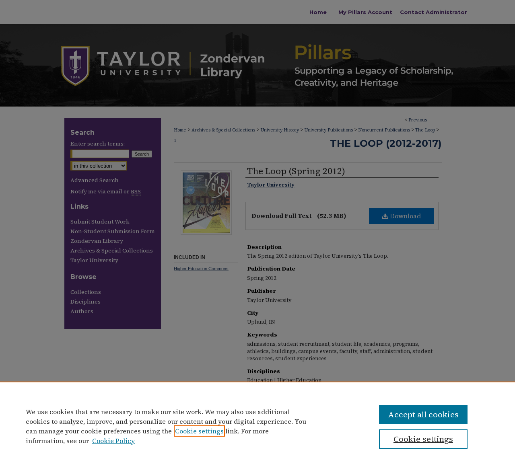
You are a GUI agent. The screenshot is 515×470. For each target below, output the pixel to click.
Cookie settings (199, 431)
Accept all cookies (423, 414)
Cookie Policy (113, 440)
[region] (257, 426)
